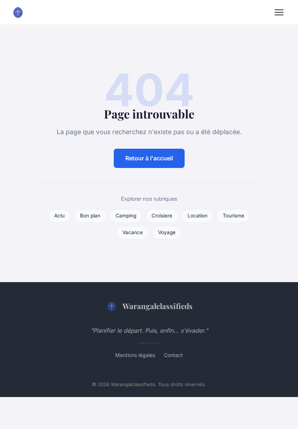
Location (198, 215)
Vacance (132, 232)
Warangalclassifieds (157, 306)
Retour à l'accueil (149, 158)
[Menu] (279, 12)
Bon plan (90, 215)
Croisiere (162, 215)
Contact (173, 355)
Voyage (167, 232)
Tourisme (233, 215)
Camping (126, 215)
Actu (59, 215)
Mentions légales (135, 355)
